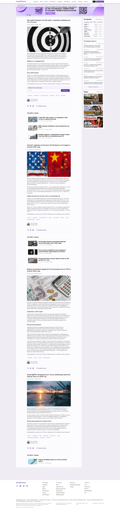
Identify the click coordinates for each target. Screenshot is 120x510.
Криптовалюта (86, 49)
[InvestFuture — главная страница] (21, 1)
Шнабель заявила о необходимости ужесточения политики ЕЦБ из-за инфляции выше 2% (53, 135)
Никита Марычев (33, 99)
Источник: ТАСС (38, 24)
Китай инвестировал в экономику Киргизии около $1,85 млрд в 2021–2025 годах (52, 242)
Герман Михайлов (49, 120)
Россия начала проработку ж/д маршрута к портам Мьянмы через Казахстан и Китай (52, 250)
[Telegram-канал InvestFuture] (60, 10)
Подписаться (65, 90)
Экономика (86, 57)
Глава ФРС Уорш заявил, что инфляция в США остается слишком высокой (52, 118)
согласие (46, 4)
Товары (85, 43)
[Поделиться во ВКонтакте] (33, 106)
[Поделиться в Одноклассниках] (30, 106)
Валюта (85, 74)
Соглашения (73, 4)
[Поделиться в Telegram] (28, 106)
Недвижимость (86, 68)
